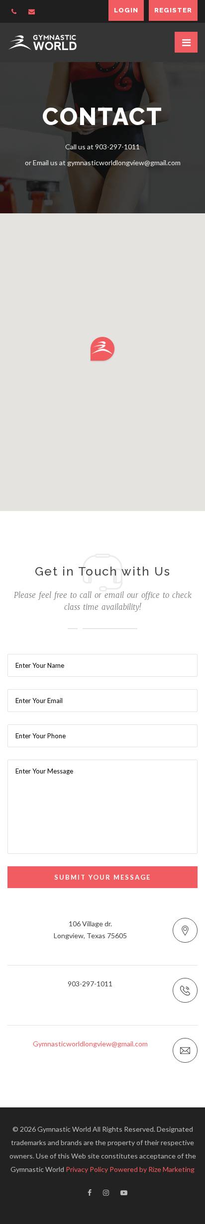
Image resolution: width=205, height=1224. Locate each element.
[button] (102, 349)
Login (126, 10)
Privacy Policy (87, 1169)
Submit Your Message (102, 877)
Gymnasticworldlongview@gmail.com (90, 1043)
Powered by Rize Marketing (152, 1169)
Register (173, 10)
